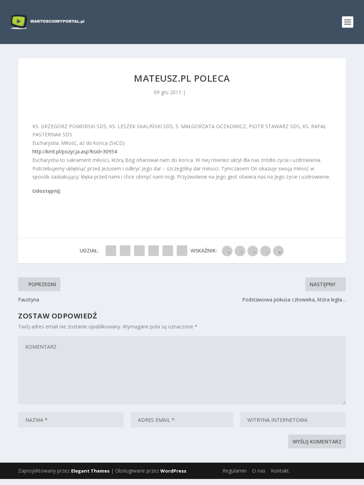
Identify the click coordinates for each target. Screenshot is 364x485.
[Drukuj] (82, 199)
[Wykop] (43, 199)
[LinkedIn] (67, 199)
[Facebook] (35, 199)
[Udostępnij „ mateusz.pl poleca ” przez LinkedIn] (153, 251)
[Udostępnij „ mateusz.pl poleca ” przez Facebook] (111, 251)
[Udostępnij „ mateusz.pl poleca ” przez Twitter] (125, 251)
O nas (259, 470)
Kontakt (280, 470)
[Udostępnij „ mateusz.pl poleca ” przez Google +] (139, 251)
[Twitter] (51, 199)
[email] (74, 199)
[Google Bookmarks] (59, 199)
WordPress (173, 471)
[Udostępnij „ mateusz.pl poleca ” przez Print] (182, 251)
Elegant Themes (90, 471)
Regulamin (235, 470)
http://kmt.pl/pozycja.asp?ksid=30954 (74, 151)
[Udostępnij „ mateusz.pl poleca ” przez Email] (168, 251)
